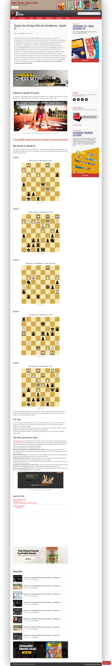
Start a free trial (17, 501)
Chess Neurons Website (19, 499)
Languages (22, 18)
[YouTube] (78, 99)
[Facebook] (82, 99)
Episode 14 (62, 59)
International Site (77, 125)
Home (13, 18)
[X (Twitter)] (74, 99)
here (55, 98)
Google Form (16, 433)
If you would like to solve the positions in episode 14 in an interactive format (40, 139)
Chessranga (49, 18)
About (67, 18)
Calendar (39, 18)
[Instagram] (86, 99)
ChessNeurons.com (18, 441)
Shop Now (85, 60)
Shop (31, 18)
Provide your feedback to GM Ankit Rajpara (25, 503)
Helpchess (59, 18)
